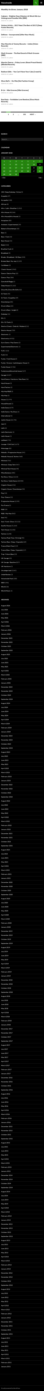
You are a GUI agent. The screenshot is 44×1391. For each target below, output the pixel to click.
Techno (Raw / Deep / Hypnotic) (12, 542)
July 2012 (4, 1293)
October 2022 (6, 793)
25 (22, 171)
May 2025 (4, 667)
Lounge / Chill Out (7, 444)
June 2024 (4, 711)
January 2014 (6, 1220)
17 (16, 168)
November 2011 (7, 1326)
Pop (2, 493)
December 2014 (6, 1175)
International (5, 416)
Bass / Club (5, 237)
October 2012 (6, 1281)
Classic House (6, 269)
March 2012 (5, 1310)
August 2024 (5, 703)
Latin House (5, 436)
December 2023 (6, 736)
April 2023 (5, 768)
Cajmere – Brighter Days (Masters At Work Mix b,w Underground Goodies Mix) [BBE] (21, 17)
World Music (5, 591)
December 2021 (6, 833)
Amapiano (4, 220)
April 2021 (5, 866)
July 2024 (4, 707)
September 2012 (7, 1285)
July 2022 (4, 805)
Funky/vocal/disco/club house (11, 371)
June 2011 (4, 1346)
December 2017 (6, 1029)
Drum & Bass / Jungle (8, 310)
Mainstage (4, 448)
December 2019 (6, 931)
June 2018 (4, 1004)
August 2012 (5, 1289)
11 (22, 164)
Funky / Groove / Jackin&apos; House (14, 363)
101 (24, 114)
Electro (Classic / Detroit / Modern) (13, 326)
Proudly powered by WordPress (10, 1388)
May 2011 (4, 1350)
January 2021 (6, 878)
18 (22, 168)
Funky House (5, 367)
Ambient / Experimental (9, 225)
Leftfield (4, 440)
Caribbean (4, 265)
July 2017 (4, 1049)
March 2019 (5, 968)
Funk (3, 355)
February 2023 (6, 776)
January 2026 (6, 634)
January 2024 (6, 732)
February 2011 (6, 1362)
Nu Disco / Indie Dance (9, 481)
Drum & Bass (5, 306)
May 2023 (4, 764)
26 (28, 171)
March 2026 (5, 626)
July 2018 (4, 1000)
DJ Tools (4, 294)
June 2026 (4, 614)
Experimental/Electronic (9, 347)
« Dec (4, 178)
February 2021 (6, 874)
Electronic (4, 334)
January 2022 (6, 829)
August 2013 (5, 1240)
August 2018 (5, 996)
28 (40, 171)
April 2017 (5, 1061)
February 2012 (6, 1314)
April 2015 (5, 1159)
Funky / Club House (8, 359)
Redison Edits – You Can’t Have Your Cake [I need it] (21, 72)
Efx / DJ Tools (6, 322)
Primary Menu (41, 2)
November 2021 (7, 837)
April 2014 (5, 1208)
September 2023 (7, 748)
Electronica (5, 338)
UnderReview (6, 574)
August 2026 (5, 606)
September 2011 (7, 1334)
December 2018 (6, 980)
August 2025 (5, 654)
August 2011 (5, 1338)
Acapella (4, 196)
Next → (33, 114)
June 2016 (4, 1102)
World (3, 587)
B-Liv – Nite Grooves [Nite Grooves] (15, 90)
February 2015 (6, 1167)
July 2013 (4, 1244)
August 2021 (5, 850)
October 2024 (6, 695)
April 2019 (5, 964)
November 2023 (7, 740)
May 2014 (4, 1204)
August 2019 (5, 947)
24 (16, 171)
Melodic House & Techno (10, 456)
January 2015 (6, 1171)
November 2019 (7, 935)
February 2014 (6, 1216)
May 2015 (4, 1155)
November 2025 (7, 642)
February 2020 (6, 923)
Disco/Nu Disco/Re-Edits (10, 290)
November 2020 (7, 886)
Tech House (5, 530)
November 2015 (7, 1130)
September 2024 (7, 699)
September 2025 (7, 650)
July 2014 (4, 1196)
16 (10, 168)
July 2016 (4, 1098)
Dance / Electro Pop (8, 273)
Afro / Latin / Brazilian (9, 208)
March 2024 (5, 724)
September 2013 (7, 1236)
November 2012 (7, 1277)
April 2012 (5, 1305)
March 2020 (5, 919)
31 (16, 174)
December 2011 (6, 1322)
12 (28, 164)
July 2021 (4, 854)
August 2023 (5, 752)
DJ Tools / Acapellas (8, 298)
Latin (3, 428)
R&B (2, 509)
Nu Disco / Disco (7, 477)
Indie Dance (5, 408)
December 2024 (6, 687)
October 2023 (6, 744)
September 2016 (7, 1090)
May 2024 (4, 715)
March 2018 (5, 1017)
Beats (3, 245)
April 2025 (5, 671)
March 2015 (5, 1163)
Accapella (4, 200)
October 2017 (6, 1037)
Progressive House (7, 501)
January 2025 (6, 683)
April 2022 (5, 817)
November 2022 (7, 789)
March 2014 (5, 1212)
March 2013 (5, 1261)
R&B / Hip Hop (6, 513)
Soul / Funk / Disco (7, 522)
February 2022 (6, 825)
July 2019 (4, 951)
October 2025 (6, 646)
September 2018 (7, 992)
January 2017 (6, 1074)
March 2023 (5, 772)
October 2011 (6, 1330)
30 (10, 174)
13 (34, 164)
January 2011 (6, 1366)
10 (16, 164)
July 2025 (4, 658)
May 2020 (4, 911)
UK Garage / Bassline (8, 562)
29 (4, 174)
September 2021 (7, 846)
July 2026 (4, 610)
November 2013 (7, 1228)
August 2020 (5, 899)
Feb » (40, 178)
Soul (2, 517)
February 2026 (6, 630)
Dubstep (4, 314)
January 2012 (6, 1318)
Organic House (6, 485)
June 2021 (4, 858)
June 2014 (4, 1200)
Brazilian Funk (6, 249)
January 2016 (6, 1122)
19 (28, 168)
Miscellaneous (6, 473)
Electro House (6, 330)
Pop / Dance (5, 497)
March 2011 (5, 1358)
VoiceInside (6, 2)
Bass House (5, 241)
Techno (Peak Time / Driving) (11, 538)
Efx (2, 318)
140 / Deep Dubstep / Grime (11, 192)
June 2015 (4, 1151)
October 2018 (6, 988)
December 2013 (6, 1224)
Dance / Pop (5, 277)
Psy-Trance (5, 505)
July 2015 (4, 1147)
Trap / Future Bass (7, 554)
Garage (3, 375)
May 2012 (4, 1301)
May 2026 (4, 618)
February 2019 (6, 972)
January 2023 (6, 781)
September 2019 (7, 943)
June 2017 (4, 1053)
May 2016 (4, 1106)
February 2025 (6, 679)
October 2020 (6, 890)
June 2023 (4, 760)
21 (40, 168)
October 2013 (6, 1232)
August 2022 (5, 801)
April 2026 (5, 622)
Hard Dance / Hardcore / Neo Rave (13, 379)
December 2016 (6, 1078)
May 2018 (4, 1008)
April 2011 (5, 1354)
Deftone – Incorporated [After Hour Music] (17, 35)
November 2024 (7, 691)
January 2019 (6, 976)
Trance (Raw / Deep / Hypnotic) (12, 550)
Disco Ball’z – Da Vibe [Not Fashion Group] (17, 81)
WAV (3, 583)
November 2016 (7, 1082)
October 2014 (6, 1183)
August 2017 (5, 1045)
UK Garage (5, 558)
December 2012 (6, 1273)
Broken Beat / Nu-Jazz (8, 261)
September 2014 (7, 1187)
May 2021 (4, 862)
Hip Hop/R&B (6, 391)
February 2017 (6, 1069)
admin (11, 20)
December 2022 (6, 785)
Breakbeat (4, 253)
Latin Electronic (6, 432)
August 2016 (5, 1094)
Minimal (4, 461)
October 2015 (6, 1135)
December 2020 (6, 882)
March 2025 (5, 675)
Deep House (5, 286)
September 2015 (7, 1139)
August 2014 (5, 1192)
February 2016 (6, 1118)
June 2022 (4, 809)
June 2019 (4, 955)
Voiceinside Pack (7, 579)
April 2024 (5, 719)
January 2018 (6, 1025)
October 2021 (6, 842)
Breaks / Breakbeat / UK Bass (11, 257)
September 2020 (7, 894)
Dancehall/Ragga (7, 281)
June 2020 (4, 907)
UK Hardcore (5, 566)
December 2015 (6, 1126)
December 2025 (6, 638)
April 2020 (5, 915)
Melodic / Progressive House (11, 452)
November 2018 (7, 984)
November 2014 (7, 1179)
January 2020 (6, 927)
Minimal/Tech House (8, 469)
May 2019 (4, 960)
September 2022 (7, 797)
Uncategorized (6, 570)
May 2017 (4, 1057)
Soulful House (6, 526)
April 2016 (5, 1110)
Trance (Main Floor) (8, 546)
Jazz (2, 424)
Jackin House (5, 420)
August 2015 (5, 1143)
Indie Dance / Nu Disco (9, 412)
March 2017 (5, 1065)
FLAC (3, 351)
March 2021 (5, 870)
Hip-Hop (4, 395)
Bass (2, 233)
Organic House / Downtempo (11, 489)
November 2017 (7, 1033)
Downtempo (5, 302)
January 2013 (6, 1269)
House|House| (6, 404)
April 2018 (5, 1012)
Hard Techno (5, 387)
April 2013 (5, 1257)
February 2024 (6, 728)
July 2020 (4, 903)
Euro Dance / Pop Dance (9, 343)
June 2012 (4, 1297)
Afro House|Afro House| (9, 216)
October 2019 (6, 939)
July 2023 (4, 756)
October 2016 (6, 1086)
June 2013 (4, 1248)
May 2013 (4, 1253)
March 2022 (5, 821)
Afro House (5, 212)
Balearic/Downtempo (8, 229)
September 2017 (7, 1041)
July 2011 (4, 1342)
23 (10, 171)
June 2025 (4, 663)
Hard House (5, 383)
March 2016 (5, 1114)
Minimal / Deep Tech (8, 465)
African (3, 204)
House (3, 399)
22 (4, 171)
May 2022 (4, 813)
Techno (3, 534)
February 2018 (6, 1021)
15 (4, 168)
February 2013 (6, 1265)
